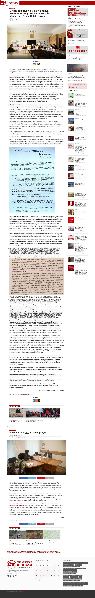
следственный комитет (68, 575)
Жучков (15, 394)
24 (51, 575)
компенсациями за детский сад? (18, 505)
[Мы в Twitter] (8, 576)
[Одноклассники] (36, 64)
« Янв (36, 579)
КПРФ (19, 394)
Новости (29, 2)
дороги (79, 578)
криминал (73, 580)
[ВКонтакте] (34, 64)
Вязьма (81, 585)
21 (40, 575)
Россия (78, 580)
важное (85, 563)
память (80, 582)
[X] (39, 64)
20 (36, 575)
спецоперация (78, 564)
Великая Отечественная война (70, 571)
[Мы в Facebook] (16, 576)
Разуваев (23, 394)
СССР (74, 585)
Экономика (62, 2)
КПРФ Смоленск (78, 575)
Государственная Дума (68, 564)
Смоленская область (77, 563)
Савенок (28, 394)
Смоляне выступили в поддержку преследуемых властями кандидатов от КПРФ (17, 420)
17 (51, 573)
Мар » (39, 579)
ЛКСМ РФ (78, 568)
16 (47, 573)
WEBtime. (24, 591)
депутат (85, 582)
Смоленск (69, 563)
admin (18, 19)
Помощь (73, 568)
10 (51, 570)
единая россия (66, 568)
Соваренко (22, 520)
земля (14, 520)
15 (43, 573)
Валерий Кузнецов (67, 578)
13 (36, 573)
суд (77, 585)
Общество (70, 2)
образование (66, 580)
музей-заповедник (67, 585)
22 (43, 575)
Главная (22, 2)
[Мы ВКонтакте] (11, 576)
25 (54, 575)
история (75, 578)
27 (36, 578)
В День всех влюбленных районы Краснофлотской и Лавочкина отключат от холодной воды (32, 551)
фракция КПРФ (76, 566)
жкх (73, 582)
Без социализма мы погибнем (50, 418)
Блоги (76, 2)
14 (40, 573)
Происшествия (38, 2)
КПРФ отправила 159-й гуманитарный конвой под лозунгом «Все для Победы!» (34, 420)
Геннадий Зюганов (67, 566)
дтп (76, 582)
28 (40, 578)
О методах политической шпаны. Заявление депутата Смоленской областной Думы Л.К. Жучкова (34, 552)
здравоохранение (67, 582)
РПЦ (18, 520)
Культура (54, 2)
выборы (83, 568)
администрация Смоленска (69, 573)
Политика (47, 2)
